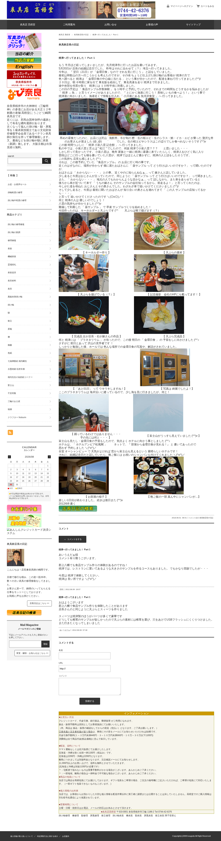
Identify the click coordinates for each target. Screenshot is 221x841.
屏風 (10, 329)
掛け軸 (11, 305)
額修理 (84, 815)
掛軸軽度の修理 (15, 192)
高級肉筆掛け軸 (15, 297)
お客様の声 (152, 24)
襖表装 (129, 815)
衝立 (10, 321)
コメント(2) (193, 518)
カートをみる (207, 6)
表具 (10, 289)
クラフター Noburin (17, 417)
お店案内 (65, 836)
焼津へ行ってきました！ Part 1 (77, 58)
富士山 (11, 385)
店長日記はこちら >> (39, 603)
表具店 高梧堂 (27, 24)
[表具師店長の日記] (15, 565)
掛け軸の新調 (14, 232)
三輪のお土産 (14, 401)
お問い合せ (110, 24)
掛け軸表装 (118, 815)
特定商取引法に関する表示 (47, 836)
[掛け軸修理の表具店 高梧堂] (8, 17)
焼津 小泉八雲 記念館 (101, 144)
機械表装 (12, 256)
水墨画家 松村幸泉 (16, 369)
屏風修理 (94, 815)
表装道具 (12, 272)
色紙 (10, 353)
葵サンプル (91, 207)
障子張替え (170, 815)
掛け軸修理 (64, 815)
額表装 (138, 815)
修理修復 (12, 240)
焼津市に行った (121, 65)
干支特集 (12, 393)
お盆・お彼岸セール (17, 184)
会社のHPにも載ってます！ (181, 294)
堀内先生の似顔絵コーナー (20, 377)
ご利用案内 (69, 24)
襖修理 (75, 815)
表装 (10, 248)
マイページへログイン (182, 6)
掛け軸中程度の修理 (17, 200)
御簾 (10, 345)
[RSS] (10, 433)
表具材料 (12, 280)
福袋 (10, 409)
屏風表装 (148, 815)
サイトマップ (193, 24)
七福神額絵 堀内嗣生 (17, 361)
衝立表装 (159, 815)
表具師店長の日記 (81, 35)
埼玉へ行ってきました (156, 68)
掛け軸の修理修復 (16, 224)
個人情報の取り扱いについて (21, 836)
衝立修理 (105, 815)
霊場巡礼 (12, 264)
